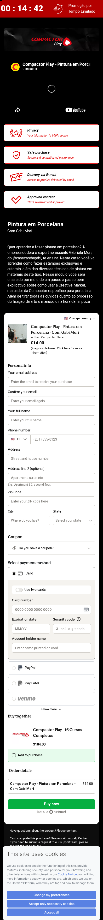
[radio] (14, 573)
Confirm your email (22, 392)
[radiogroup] (51, 636)
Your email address (22, 373)
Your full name (19, 411)
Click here (63, 348)
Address (14, 449)
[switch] (19, 590)
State (57, 511)
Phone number (19, 430)
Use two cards (35, 589)
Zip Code (14, 492)
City (11, 511)
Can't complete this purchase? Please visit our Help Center (48, 838)
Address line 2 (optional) (26, 469)
